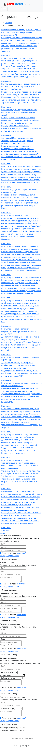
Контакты (29, 738)
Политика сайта (16, 738)
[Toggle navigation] (4, 9)
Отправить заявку (9, 559)
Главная (8, 22)
